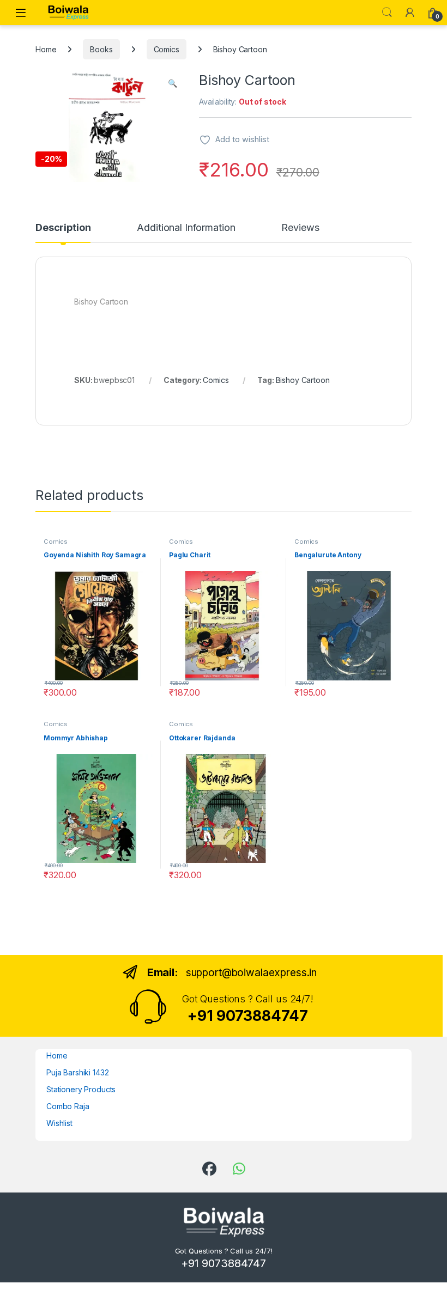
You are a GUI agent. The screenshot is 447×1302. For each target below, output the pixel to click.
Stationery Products (81, 1089)
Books (101, 49)
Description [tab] (62, 228)
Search (387, 13)
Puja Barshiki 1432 (77, 1072)
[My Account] (410, 12)
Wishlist (59, 1123)
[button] (172, 83)
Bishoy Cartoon (303, 380)
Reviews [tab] (300, 228)
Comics (166, 49)
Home (45, 49)
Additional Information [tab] (186, 228)
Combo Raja (67, 1106)
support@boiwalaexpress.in (251, 972)
